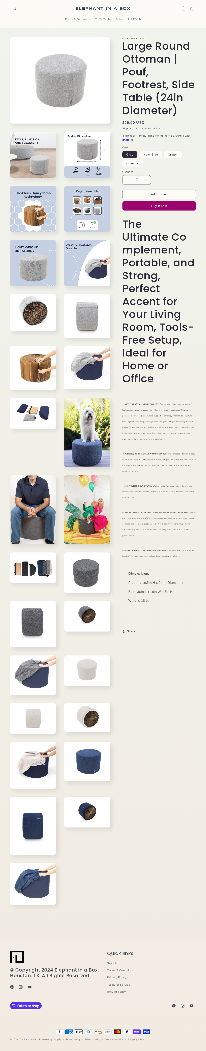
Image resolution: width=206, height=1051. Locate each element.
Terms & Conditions (120, 970)
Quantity (127, 171)
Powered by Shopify (50, 1039)
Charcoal (132, 163)
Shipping (127, 128)
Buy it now (159, 206)
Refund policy (116, 991)
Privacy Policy (116, 977)
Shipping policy (136, 1039)
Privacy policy (92, 1039)
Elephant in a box (29, 1039)
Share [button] (131, 631)
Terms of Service (118, 984)
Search (112, 963)
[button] (14, 8)
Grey (129, 154)
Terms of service (114, 1039)
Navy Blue (150, 154)
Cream (173, 154)
